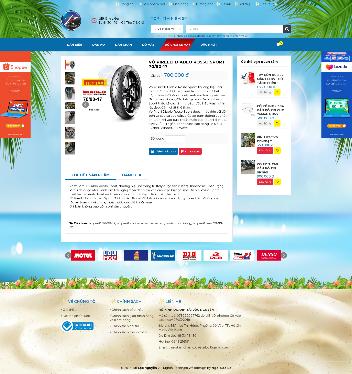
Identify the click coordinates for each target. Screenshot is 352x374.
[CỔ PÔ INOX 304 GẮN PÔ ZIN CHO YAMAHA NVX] (248, 108)
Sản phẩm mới (154, 4)
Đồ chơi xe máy (177, 45)
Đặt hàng (265, 150)
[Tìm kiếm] (287, 29)
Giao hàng (180, 4)
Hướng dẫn (204, 4)
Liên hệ (283, 4)
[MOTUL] (83, 255)
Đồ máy (148, 45)
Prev (85, 104)
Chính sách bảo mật (127, 310)
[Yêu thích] (277, 92)
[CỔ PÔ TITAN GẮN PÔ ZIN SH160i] (248, 167)
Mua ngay (192, 151)
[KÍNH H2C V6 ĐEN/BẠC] (248, 140)
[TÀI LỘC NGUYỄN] (71, 20)
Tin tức (265, 4)
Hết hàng (265, 92)
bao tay (211, 35)
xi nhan (178, 35)
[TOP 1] (136, 255)
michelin (235, 35)
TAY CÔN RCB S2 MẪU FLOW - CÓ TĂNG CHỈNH (270, 79)
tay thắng (223, 35)
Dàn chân (123, 45)
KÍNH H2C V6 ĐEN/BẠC (267, 139)
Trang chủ (127, 4)
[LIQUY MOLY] (110, 255)
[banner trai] (15, 94)
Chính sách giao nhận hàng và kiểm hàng (132, 318)
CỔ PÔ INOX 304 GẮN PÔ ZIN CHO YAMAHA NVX (270, 110)
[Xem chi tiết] (278, 44)
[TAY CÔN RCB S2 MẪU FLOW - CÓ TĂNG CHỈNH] (248, 77)
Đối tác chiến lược (76, 316)
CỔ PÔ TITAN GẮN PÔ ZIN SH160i (267, 168)
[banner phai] (336, 94)
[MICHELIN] (163, 255)
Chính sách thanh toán (129, 332)
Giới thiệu (245, 4)
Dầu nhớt (208, 45)
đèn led (201, 35)
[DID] (189, 255)
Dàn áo (98, 45)
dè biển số (190, 35)
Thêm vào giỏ (165, 151)
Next (136, 104)
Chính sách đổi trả (125, 326)
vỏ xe (244, 35)
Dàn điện (74, 45)
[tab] (90, 175)
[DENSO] (269, 255)
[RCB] (216, 255)
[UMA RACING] (242, 255)
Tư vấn (226, 4)
